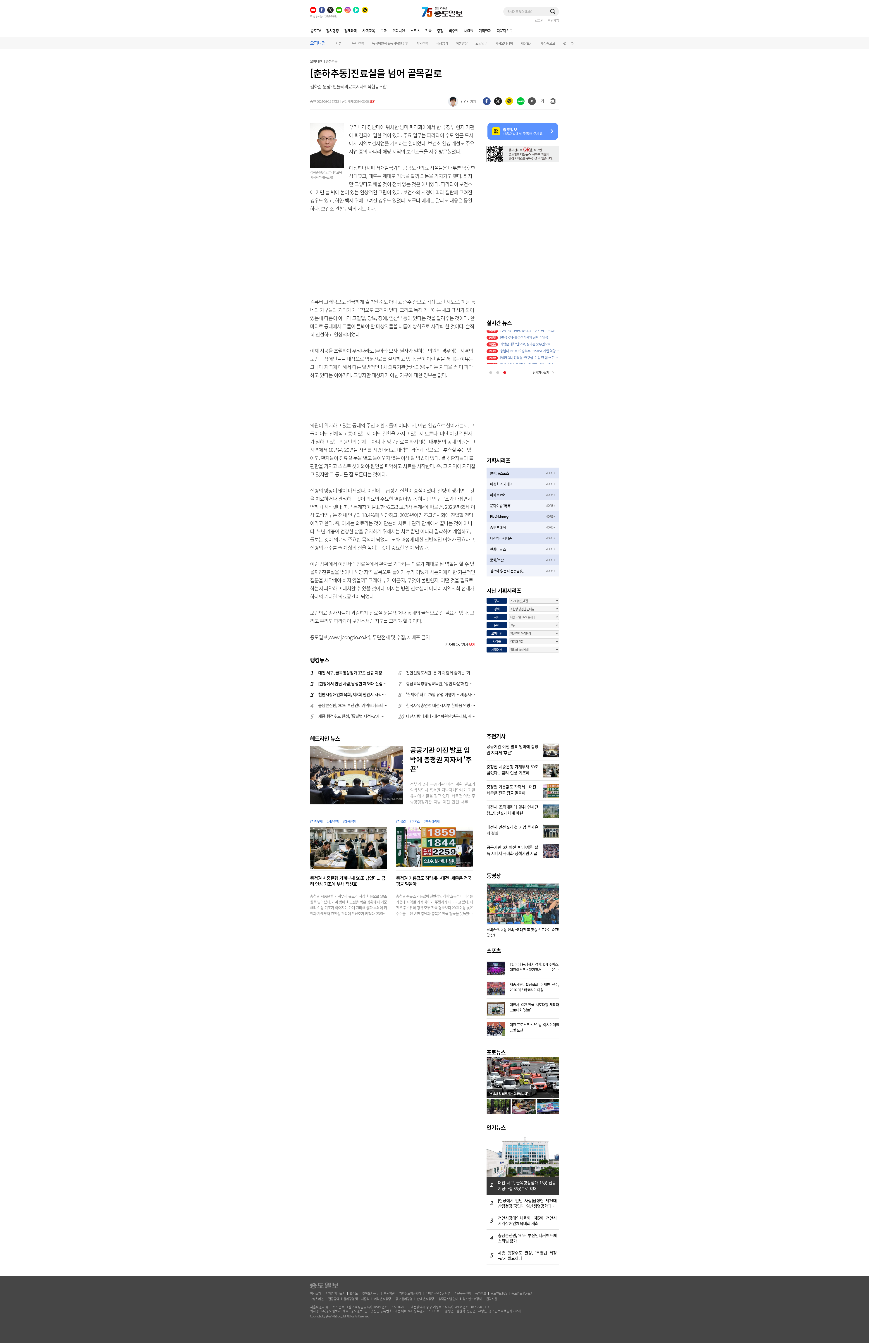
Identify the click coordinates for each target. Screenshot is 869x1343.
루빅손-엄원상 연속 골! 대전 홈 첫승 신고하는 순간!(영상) (523, 932)
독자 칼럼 (358, 43)
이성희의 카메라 (501, 484)
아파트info (497, 494)
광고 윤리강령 (403, 1299)
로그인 (539, 20)
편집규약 (333, 1299)
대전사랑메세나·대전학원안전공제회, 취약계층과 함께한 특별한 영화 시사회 (441, 716)
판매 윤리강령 (425, 1299)
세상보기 (526, 43)
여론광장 (462, 43)
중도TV (315, 30)
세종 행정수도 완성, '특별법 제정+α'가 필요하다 (353, 716)
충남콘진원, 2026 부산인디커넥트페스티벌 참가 (353, 705)
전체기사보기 (541, 372)
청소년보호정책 (472, 1299)
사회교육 (368, 30)
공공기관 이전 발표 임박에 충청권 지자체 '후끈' (441, 759)
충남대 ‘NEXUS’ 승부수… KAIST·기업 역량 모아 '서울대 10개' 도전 (529, 340)
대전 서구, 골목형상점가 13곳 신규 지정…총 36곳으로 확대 (353, 673)
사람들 (468, 30)
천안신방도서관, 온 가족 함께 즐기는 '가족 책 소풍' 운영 (441, 673)
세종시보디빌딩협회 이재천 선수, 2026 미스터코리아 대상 (534, 987)
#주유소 (415, 821)
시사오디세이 (504, 43)
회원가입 (553, 20)
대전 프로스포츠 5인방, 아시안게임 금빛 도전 (534, 1027)
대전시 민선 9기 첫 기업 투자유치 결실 (512, 829)
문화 (383, 30)
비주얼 (453, 30)
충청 (440, 30)
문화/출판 (497, 560)
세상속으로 (547, 43)
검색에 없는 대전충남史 (506, 571)
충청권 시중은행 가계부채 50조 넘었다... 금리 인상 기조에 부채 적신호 (347, 881)
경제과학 (350, 30)
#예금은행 (349, 821)
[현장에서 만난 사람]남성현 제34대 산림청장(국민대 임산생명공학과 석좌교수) (353, 683)
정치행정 (332, 30)
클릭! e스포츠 (499, 473)
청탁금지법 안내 (448, 1299)
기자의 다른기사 (460, 644)
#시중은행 (333, 821)
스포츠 (415, 30)
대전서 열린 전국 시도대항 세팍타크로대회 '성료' (534, 1007)
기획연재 (485, 30)
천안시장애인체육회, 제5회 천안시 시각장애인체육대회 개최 (353, 694)
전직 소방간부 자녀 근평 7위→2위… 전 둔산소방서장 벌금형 (529, 354)
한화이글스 (498, 549)
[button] (564, 44)
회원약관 (389, 1293)
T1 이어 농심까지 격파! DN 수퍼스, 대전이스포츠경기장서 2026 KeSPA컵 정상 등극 (534, 966)
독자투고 (480, 1293)
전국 (428, 30)
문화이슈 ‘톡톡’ (500, 505)
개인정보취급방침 (410, 1293)
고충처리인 (317, 1299)
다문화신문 (505, 30)
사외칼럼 (422, 43)
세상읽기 (442, 43)
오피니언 (398, 30)
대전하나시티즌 (501, 538)
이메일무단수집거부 (437, 1293)
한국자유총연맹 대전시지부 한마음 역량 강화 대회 (441, 705)
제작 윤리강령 (382, 1299)
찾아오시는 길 (370, 1293)
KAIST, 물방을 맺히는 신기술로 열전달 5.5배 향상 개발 (529, 360)
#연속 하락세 (431, 821)
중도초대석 (498, 527)
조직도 (354, 1293)
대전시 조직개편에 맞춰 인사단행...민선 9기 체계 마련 (512, 809)
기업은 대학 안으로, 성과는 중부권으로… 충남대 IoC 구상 (529, 333)
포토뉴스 (496, 1052)
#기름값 (401, 821)
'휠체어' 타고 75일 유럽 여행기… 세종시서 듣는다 (441, 694)
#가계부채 (316, 821)
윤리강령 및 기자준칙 (356, 1299)
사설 (338, 43)
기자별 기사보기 (335, 1293)
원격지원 (491, 1299)
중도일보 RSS (499, 1293)
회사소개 (315, 1293)
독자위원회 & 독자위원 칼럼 (390, 43)
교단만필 (481, 43)
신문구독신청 (462, 1293)
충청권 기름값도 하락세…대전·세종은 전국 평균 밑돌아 (433, 881)
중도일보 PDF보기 (522, 1293)
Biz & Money (499, 516)
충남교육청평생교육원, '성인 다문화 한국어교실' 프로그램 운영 (441, 683)
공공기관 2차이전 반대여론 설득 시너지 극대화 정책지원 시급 (512, 850)
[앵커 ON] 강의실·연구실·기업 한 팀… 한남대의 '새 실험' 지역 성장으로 (529, 347)
